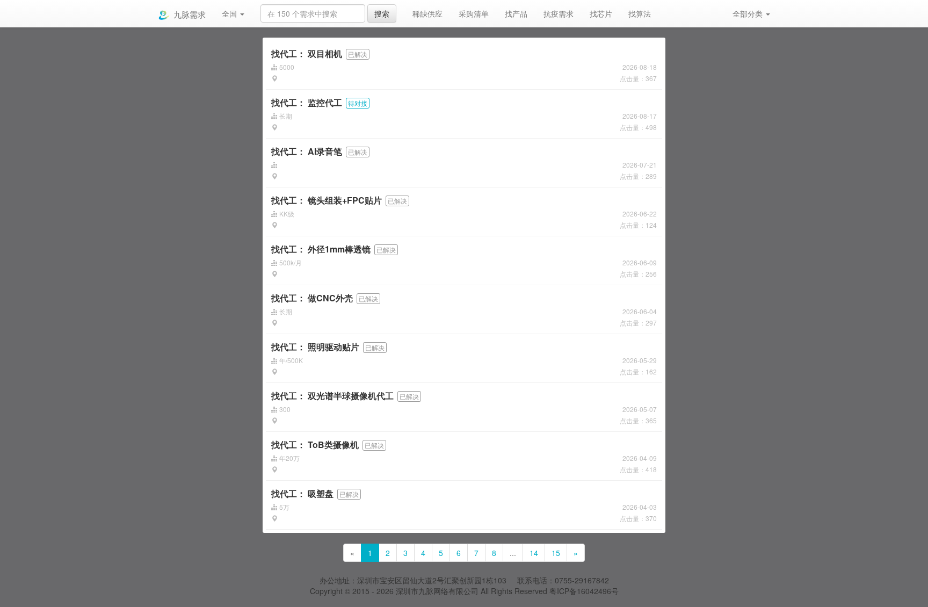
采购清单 (474, 13)
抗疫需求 (558, 13)
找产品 (516, 13)
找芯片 (601, 13)
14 (534, 552)
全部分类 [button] (749, 13)
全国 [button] (230, 13)
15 (556, 552)
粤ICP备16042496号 (584, 591)
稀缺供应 (427, 13)
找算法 (639, 13)
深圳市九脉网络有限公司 (437, 591)
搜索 (381, 13)
